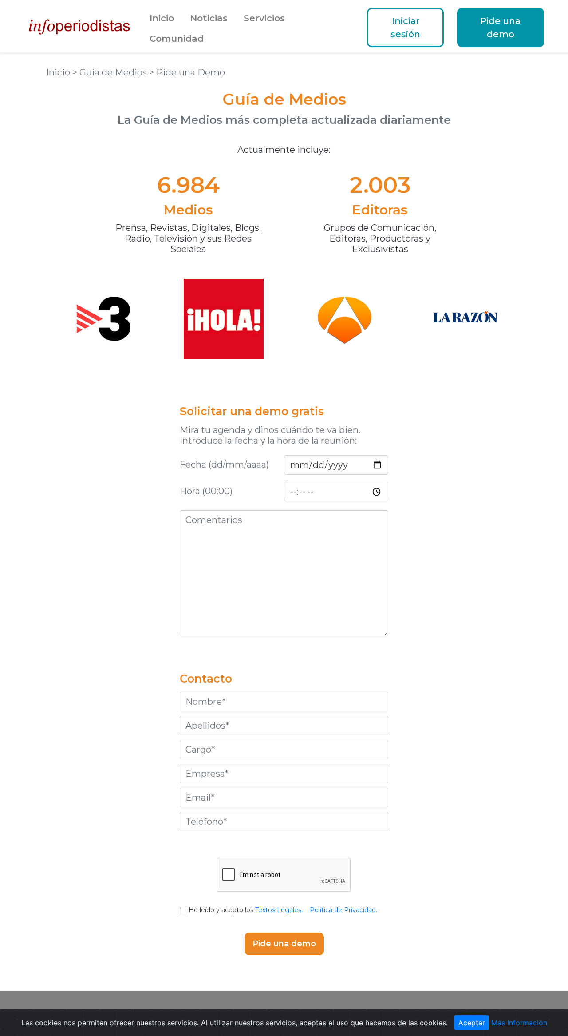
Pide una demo (500, 28)
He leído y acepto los (283, 910)
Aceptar (471, 1022)
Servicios (264, 18)
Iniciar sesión (405, 28)
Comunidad (177, 38)
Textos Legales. (279, 910)
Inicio (162, 18)
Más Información (519, 1022)
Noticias (209, 18)
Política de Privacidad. (343, 910)
